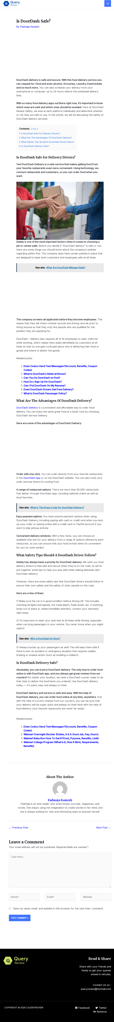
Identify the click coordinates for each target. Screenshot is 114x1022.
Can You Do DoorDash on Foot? (42, 377)
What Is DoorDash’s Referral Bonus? (45, 373)
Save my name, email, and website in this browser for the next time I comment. (58, 908)
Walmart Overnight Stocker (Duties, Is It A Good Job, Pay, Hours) (61, 734)
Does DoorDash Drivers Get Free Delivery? (49, 389)
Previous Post (18, 827)
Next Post (103, 827)
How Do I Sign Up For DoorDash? (43, 381)
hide (34, 129)
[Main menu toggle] (107, 3)
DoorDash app (31, 477)
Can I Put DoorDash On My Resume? (45, 385)
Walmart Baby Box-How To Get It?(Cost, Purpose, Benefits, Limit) (61, 738)
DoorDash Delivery (27, 407)
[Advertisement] (60, 55)
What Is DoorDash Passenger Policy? (45, 393)
